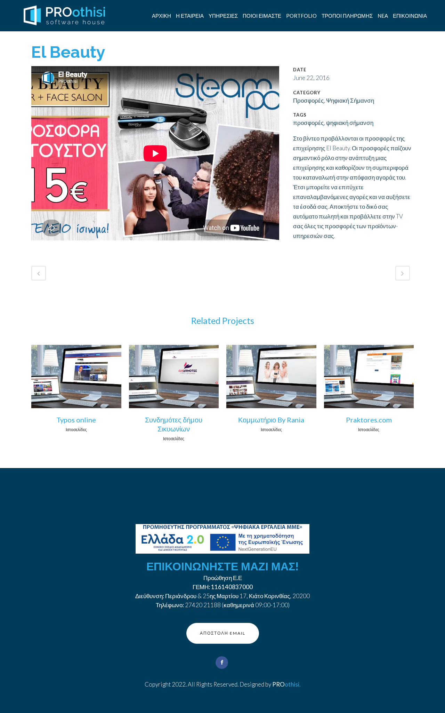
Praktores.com (369, 419)
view (76, 375)
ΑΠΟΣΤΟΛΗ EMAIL (222, 633)
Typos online (76, 419)
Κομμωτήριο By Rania (271, 419)
